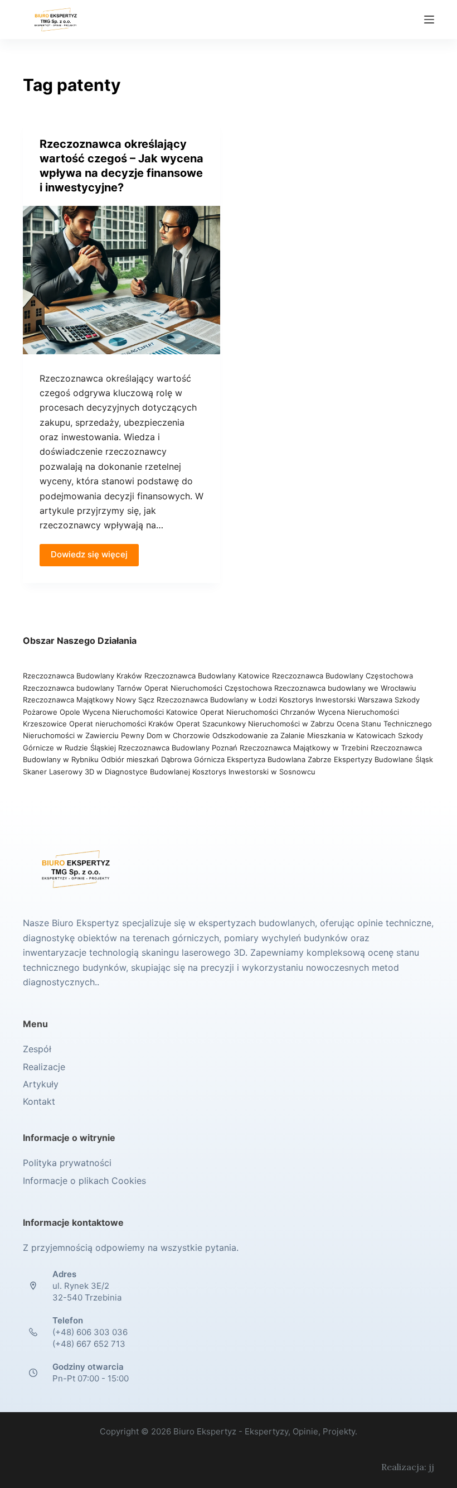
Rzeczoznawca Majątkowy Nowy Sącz (90, 699)
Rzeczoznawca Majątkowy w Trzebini (304, 747)
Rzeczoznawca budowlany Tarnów (82, 687)
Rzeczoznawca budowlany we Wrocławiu (345, 687)
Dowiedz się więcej (89, 554)
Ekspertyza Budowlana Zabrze (279, 759)
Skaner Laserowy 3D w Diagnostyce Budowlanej (106, 771)
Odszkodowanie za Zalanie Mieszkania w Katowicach (305, 735)
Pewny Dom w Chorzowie (165, 735)
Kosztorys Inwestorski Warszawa (335, 699)
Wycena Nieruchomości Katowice (140, 711)
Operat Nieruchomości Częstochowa (208, 687)
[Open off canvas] (429, 20)
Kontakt (39, 1101)
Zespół (37, 1048)
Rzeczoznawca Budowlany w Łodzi (218, 699)
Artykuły (41, 1084)
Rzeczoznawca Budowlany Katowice (207, 675)
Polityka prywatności (67, 1162)
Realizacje (44, 1066)
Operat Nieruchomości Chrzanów (257, 711)
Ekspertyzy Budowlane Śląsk (383, 759)
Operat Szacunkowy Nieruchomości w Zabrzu (256, 723)
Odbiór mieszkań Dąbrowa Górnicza (164, 759)
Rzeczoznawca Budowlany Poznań (179, 747)
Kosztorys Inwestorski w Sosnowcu (255, 771)
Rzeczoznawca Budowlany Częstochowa (342, 675)
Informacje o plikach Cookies (84, 1180)
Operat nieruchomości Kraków (121, 723)
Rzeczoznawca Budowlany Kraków (82, 675)
